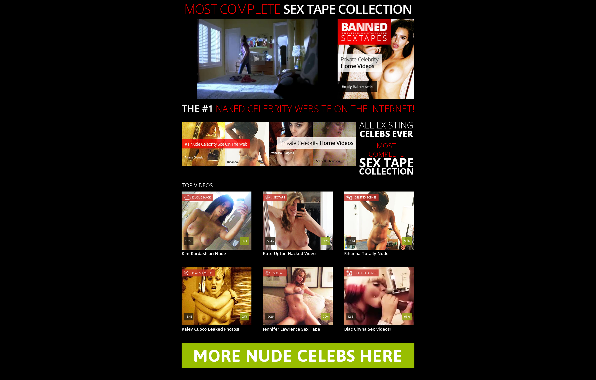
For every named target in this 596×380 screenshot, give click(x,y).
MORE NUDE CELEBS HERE (298, 355)
